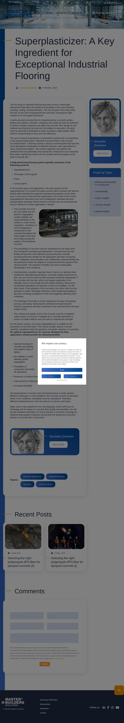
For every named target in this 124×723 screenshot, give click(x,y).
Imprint (58, 380)
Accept (62, 370)
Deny (51, 376)
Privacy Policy (64, 380)
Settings (73, 376)
